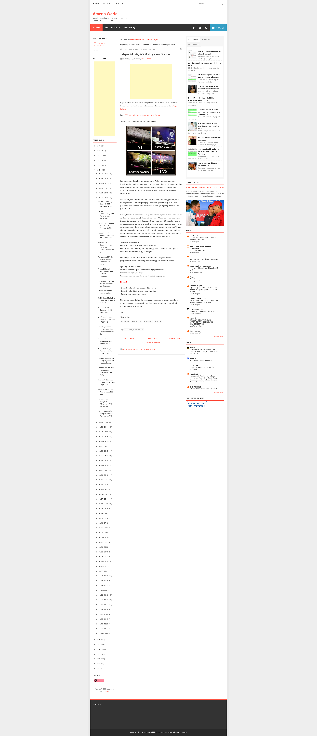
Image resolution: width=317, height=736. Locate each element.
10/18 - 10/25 (103, 585)
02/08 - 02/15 (103, 198)
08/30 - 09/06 (103, 552)
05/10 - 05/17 (103, 480)
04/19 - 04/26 (103, 465)
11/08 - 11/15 (103, 600)
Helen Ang (194, 358)
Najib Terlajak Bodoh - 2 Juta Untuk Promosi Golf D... (106, 225)
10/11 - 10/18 (103, 580)
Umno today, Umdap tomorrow (201, 360)
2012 (99, 155)
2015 (99, 170)
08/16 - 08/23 (103, 542)
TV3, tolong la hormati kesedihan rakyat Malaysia (143, 115)
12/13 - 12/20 (103, 624)
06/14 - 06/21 (103, 504)
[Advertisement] (104, 98)
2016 (99, 639)
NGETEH (193, 279)
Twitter (148, 321)
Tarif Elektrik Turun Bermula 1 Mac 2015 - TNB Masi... (106, 319)
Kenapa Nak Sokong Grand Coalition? (205, 187)
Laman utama (152, 338)
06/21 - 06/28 (103, 508)
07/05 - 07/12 (103, 518)
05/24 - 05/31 (103, 489)
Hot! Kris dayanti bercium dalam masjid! (208, 164)
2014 (99, 165)
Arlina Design (168, 732)
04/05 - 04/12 (103, 456)
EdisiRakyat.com (196, 309)
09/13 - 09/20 (103, 561)
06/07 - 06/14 (103, 499)
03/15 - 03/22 (103, 441)
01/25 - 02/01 (103, 188)
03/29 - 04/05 (103, 451)
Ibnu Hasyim (195, 331)
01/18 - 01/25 (103, 183)
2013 (99, 160)
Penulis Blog (129, 28)
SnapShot (194, 374)
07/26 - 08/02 (103, 528)
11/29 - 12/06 (103, 614)
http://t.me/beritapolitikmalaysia (144, 40)
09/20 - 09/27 (103, 566)
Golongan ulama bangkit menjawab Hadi (204, 259)
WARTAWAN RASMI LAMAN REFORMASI (200, 247)
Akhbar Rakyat (196, 286)
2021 (99, 664)
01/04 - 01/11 (103, 174)
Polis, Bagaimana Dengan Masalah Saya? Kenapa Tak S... (106, 330)
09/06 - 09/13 (103, 556)
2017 (99, 644)
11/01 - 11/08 (103, 595)
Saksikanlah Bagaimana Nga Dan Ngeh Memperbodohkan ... (106, 247)
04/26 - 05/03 (103, 470)
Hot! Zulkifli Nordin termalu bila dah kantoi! (209, 52)
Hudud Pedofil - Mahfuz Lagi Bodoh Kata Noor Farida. (106, 235)
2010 (99, 146)
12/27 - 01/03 (103, 633)
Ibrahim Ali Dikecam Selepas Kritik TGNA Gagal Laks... (106, 382)
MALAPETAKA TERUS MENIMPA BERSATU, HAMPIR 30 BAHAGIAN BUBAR (204, 301)
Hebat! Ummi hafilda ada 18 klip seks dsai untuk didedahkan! (203, 99)
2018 (99, 649)
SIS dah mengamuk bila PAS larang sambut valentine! (209, 76)
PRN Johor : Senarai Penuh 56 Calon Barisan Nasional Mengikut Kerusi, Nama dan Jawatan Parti (204, 351)
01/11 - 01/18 (103, 178)
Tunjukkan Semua (217, 336)
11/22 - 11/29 (103, 609)
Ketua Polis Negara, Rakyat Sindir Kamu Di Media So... (106, 350)
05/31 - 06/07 (103, 494)
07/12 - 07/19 (103, 523)
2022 (99, 668)
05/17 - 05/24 (103, 484)
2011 (99, 151)
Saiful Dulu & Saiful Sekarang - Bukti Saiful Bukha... (105, 309)
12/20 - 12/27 (103, 629)
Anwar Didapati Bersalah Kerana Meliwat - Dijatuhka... (105, 272)
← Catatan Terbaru (127, 338)
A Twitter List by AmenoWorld (100, 44)
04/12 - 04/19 (103, 460)
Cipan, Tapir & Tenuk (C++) (200, 266)
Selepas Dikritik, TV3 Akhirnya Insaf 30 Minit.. (105, 391)
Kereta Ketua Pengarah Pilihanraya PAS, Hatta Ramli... (105, 402)
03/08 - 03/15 (103, 436)
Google (125, 321)
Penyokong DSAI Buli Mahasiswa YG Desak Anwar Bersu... (106, 260)
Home (96, 3)
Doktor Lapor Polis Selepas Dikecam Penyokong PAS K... (106, 413)
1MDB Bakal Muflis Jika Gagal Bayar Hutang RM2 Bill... (106, 300)
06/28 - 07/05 (103, 513)
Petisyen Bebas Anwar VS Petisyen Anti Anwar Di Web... (106, 341)
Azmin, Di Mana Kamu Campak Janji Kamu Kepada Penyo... (106, 360)
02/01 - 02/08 (103, 193)
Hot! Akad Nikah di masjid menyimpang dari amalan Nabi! (208, 125)
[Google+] (200, 27)
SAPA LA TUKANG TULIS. (198, 250)
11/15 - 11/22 (103, 605)
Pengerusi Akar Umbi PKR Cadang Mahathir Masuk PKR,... (106, 371)
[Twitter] (206, 27)
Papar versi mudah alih (151, 343)
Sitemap (120, 3)
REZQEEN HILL (195, 365)
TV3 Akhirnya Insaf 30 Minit (134, 330)
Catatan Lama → (175, 338)
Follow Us (219, 27)
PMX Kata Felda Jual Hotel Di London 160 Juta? (204, 269)
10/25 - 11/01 (103, 590)
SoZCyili (193, 318)
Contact (108, 3)
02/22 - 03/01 (103, 427)
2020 (99, 659)
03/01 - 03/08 (103, 432)
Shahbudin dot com (198, 298)
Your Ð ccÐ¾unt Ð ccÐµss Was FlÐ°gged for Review (204, 368)
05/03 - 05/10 (103, 475)
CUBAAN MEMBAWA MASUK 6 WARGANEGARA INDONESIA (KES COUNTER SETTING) (201, 322)
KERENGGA (194, 235)
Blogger (106, 691)
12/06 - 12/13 (103, 619)
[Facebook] (193, 27)
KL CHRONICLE (195, 387)
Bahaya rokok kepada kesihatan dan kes (204, 311)
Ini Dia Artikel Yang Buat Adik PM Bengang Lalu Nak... (106, 203)
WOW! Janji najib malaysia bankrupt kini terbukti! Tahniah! (208, 151)
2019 (99, 654)
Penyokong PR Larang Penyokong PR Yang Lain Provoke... (106, 283)
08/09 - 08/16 (103, 537)
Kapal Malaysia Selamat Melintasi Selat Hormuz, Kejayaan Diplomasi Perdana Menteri (203, 290)
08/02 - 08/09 (103, 533)
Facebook (137, 321)
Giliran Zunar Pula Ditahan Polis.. (105, 291)
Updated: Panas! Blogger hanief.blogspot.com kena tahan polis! (209, 111)
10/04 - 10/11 (103, 576)
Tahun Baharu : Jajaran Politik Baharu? (203, 389)
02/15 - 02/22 (103, 422)
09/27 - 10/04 (103, 571)
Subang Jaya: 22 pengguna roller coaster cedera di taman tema (204, 238)
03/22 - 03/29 (103, 446)
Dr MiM (192, 347)
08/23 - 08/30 (103, 547)
